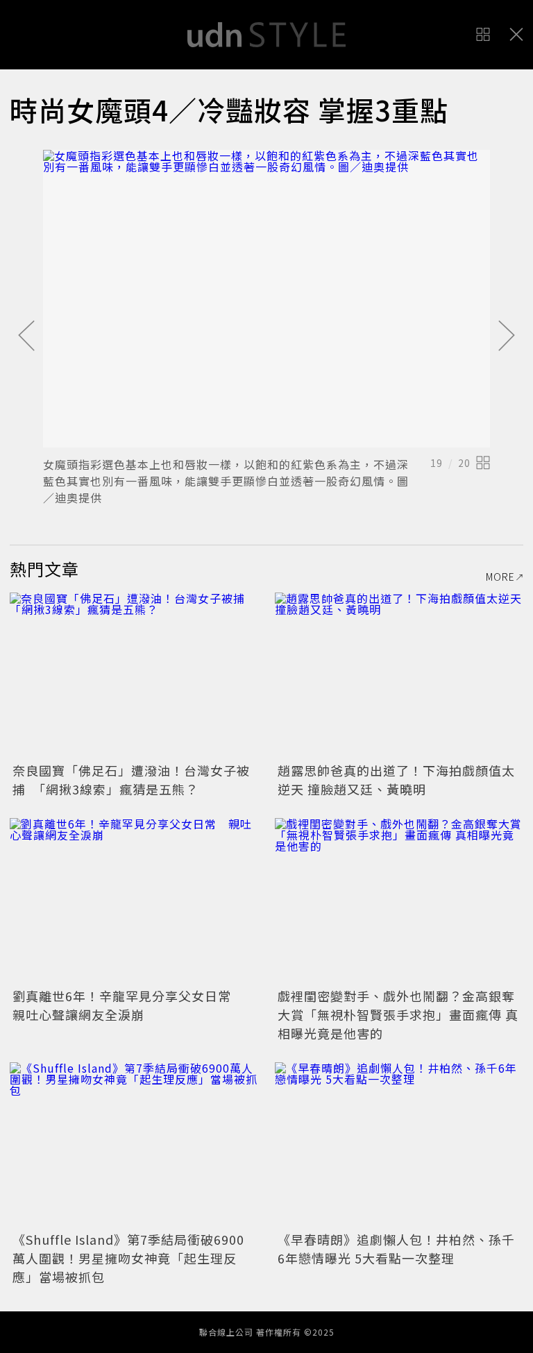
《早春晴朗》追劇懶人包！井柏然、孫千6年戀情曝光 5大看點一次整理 (396, 1248)
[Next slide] (506, 336)
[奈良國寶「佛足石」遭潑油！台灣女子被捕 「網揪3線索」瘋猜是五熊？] (134, 675)
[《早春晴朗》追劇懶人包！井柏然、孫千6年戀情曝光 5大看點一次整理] (399, 1145)
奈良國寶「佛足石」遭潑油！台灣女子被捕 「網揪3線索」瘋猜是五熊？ (131, 779)
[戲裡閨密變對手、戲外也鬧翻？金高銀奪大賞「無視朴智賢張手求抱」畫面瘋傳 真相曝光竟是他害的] (399, 901)
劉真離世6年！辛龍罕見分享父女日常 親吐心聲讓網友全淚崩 (128, 1005)
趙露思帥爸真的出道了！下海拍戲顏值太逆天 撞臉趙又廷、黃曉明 (396, 779)
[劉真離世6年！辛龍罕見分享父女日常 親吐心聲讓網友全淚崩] (134, 901)
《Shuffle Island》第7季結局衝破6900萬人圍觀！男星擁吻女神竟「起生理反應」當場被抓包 (128, 1258)
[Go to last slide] (26, 336)
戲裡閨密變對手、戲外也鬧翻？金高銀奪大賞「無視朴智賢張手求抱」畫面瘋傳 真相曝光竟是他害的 (398, 1014)
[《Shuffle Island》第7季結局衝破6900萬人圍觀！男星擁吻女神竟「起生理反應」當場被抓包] (134, 1145)
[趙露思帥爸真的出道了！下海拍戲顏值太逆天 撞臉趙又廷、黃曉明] (399, 675)
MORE (500, 576)
